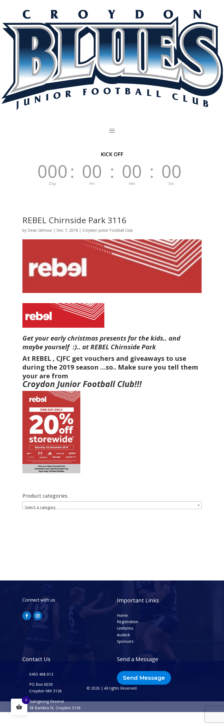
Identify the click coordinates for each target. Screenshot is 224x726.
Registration (127, 621)
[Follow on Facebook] (26, 615)
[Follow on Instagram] (37, 615)
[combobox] (112, 505)
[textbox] (112, 507)
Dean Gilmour (40, 230)
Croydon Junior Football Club (107, 230)
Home (122, 615)
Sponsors (125, 641)
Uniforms (125, 628)
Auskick (123, 634)
